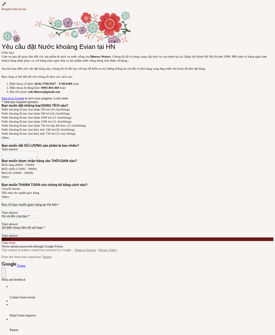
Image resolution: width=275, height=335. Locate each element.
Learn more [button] (61, 98)
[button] (137, 6)
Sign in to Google (13, 98)
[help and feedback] (4, 273)
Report (47, 257)
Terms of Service (85, 250)
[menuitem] (141, 292)
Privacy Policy (108, 250)
